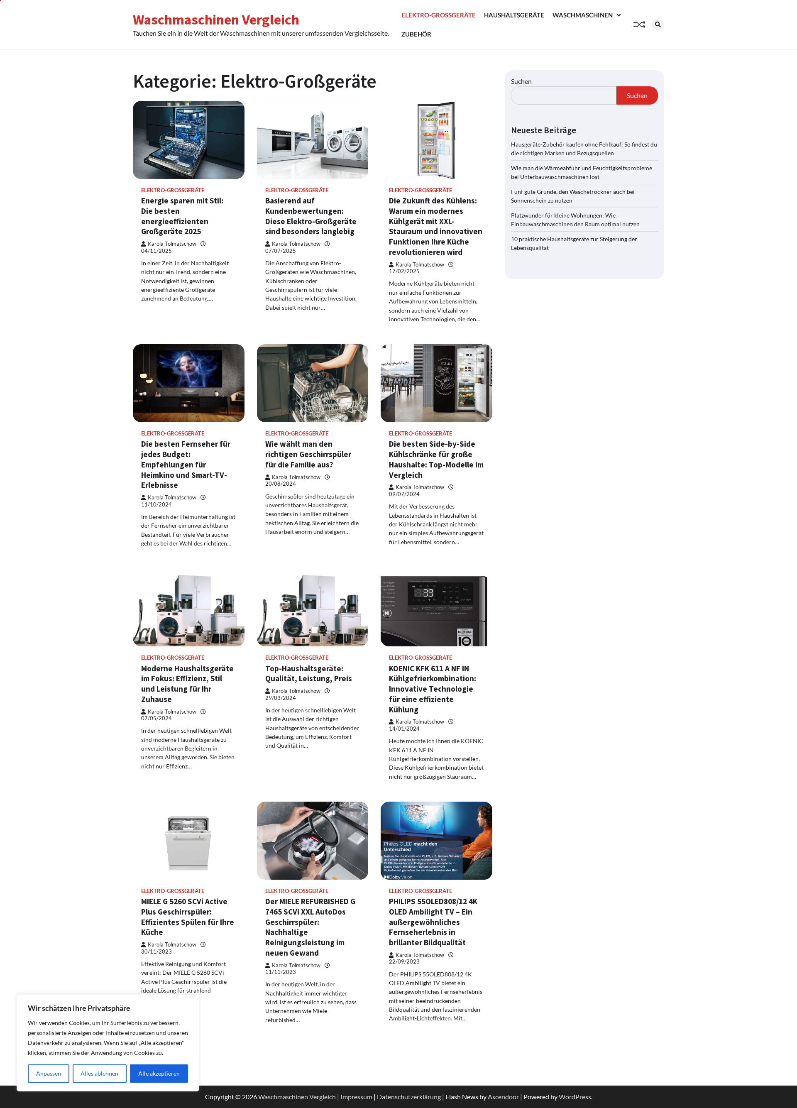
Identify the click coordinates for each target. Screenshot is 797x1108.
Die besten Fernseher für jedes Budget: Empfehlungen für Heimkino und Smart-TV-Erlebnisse (185, 464)
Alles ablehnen (99, 1073)
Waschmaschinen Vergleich (216, 19)
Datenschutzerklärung (409, 1097)
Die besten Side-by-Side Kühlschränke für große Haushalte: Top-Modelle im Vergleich (436, 459)
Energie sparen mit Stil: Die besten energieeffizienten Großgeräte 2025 (182, 216)
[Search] (658, 24)
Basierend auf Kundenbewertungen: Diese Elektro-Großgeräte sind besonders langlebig (311, 216)
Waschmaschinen (583, 15)
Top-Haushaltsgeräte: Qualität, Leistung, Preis (308, 673)
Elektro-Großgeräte (438, 15)
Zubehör (416, 34)
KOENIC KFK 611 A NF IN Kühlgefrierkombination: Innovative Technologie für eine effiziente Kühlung (432, 688)
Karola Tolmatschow (172, 244)
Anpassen (48, 1073)
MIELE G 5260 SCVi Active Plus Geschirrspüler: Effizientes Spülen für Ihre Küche (187, 916)
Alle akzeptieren (159, 1073)
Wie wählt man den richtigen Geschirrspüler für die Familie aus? (308, 454)
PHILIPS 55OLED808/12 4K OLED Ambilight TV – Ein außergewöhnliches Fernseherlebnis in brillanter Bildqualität (433, 921)
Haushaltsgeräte (514, 15)
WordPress (575, 1097)
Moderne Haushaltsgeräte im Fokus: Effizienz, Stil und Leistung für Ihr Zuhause (187, 683)
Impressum (356, 1097)
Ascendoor (503, 1097)
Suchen (521, 81)
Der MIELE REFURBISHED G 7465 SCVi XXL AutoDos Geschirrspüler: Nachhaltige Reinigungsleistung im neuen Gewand (310, 927)
